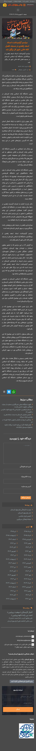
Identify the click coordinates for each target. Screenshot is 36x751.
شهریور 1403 (12, 575)
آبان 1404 (13, 547)
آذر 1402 (28, 595)
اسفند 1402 (12, 587)
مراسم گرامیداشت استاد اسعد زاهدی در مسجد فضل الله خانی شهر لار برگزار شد (17, 46)
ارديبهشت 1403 (11, 583)
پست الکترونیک (26, 476)
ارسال (18, 709)
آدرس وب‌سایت (26, 486)
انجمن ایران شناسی (25, 516)
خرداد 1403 (27, 583)
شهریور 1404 (12, 551)
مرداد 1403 (27, 579)
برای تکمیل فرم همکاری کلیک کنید (22, 681)
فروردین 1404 (26, 563)
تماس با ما (26, 1)
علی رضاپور (28, 618)
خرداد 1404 (27, 559)
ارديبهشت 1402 (11, 599)
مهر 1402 (28, 599)
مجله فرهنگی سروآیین (24, 519)
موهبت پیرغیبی (14, 612)
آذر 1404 (28, 547)
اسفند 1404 (12, 539)
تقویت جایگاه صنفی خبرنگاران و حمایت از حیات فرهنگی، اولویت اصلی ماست (17, 405)
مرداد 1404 (27, 555)
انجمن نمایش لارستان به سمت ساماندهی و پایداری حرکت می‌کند (18, 416)
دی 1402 (13, 591)
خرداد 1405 (27, 535)
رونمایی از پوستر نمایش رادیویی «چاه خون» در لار (17, 421)
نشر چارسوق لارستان (24, 513)
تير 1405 (13, 531)
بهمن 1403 (27, 567)
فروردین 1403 (26, 587)
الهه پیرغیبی (16, 615)
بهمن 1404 (27, 543)
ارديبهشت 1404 (11, 559)
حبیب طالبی (28, 621)
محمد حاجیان (14, 618)
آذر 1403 (28, 571)
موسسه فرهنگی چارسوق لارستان (20, 510)
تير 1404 (13, 555)
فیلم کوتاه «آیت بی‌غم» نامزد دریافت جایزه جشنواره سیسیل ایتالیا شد (18, 426)
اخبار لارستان (26, 612)
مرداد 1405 (27, 531)
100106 (13, 70)
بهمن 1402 (27, 591)
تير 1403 (13, 579)
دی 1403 (13, 567)
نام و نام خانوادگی (25, 466)
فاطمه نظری (20, 621)
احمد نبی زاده (27, 615)
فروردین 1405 (26, 539)
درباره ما (32, 1)
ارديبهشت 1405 (11, 535)
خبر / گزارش (25, 70)
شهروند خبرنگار (8, 1)
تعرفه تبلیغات (17, 1)
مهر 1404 (28, 551)
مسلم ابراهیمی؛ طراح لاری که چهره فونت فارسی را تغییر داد (16, 410)
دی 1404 (13, 543)
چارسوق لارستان (12, 621)
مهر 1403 (28, 575)
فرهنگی (20, 70)
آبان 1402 (13, 595)
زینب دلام (21, 618)
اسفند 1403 (12, 563)
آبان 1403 (13, 571)
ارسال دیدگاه (26, 497)
